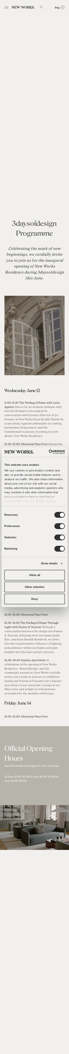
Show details (49, 563)
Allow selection (34, 586)
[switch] (59, 526)
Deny (34, 598)
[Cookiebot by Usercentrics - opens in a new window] (49, 452)
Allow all (34, 575)
